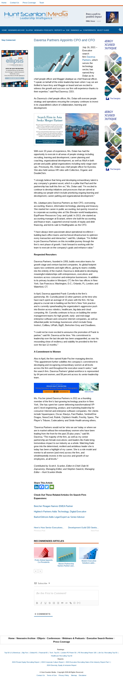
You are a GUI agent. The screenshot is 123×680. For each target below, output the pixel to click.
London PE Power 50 (68, 653)
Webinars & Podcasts (73, 638)
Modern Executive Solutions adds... (89, 562)
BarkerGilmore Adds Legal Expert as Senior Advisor (59, 517)
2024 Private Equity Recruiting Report (25, 662)
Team (41, 3)
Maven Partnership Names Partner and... (66, 565)
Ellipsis (29, 30)
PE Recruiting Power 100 (87, 653)
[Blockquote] (62, 603)
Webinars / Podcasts (43, 30)
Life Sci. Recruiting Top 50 (107, 653)
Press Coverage (29, 3)
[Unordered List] (58, 603)
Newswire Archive (16, 30)
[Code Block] (66, 603)
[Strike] (50, 603)
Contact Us (14, 3)
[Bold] (37, 603)
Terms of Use (52, 675)
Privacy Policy (64, 675)
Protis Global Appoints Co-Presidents (44, 561)
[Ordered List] (54, 603)
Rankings (75, 30)
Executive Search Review (100, 638)
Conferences (89, 30)
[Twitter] (46, 487)
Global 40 (33, 653)
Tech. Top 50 (54, 653)
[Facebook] (41, 487)
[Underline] (45, 603)
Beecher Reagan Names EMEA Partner (53, 506)
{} (75, 603)
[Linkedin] (36, 487)
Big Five (25, 653)
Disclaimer (82, 675)
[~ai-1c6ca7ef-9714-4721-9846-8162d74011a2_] (101, 13)
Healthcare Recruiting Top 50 (61, 656)
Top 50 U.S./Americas (12, 653)
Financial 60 (43, 653)
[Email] (52, 487)
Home (4, 3)
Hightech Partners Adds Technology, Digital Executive (60, 511)
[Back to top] (119, 675)
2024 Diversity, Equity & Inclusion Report (61, 665)
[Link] (71, 603)
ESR (67, 30)
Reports (58, 30)
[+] (78, 603)
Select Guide (103, 30)
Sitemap (74, 675)
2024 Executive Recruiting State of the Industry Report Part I (88, 662)
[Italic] (41, 603)
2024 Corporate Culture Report (52, 662)
